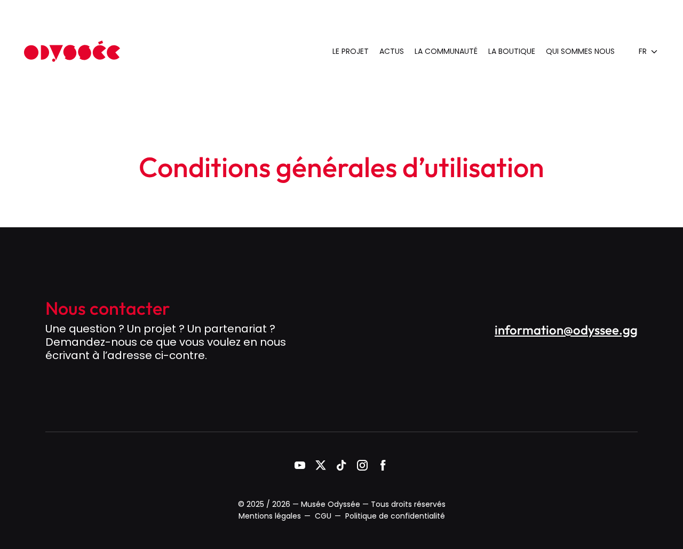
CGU (323, 516)
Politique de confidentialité (395, 516)
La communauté (446, 51)
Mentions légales (270, 516)
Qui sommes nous (580, 51)
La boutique (511, 51)
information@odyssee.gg (566, 330)
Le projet (350, 51)
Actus (391, 51)
